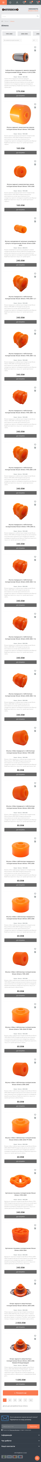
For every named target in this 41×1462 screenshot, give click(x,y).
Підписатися (33, 1426)
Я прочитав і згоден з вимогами (17, 1430)
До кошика (20, 96)
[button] (17, 2)
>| (30, 1400)
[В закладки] (35, 47)
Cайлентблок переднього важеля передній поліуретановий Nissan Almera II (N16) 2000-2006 (20, 72)
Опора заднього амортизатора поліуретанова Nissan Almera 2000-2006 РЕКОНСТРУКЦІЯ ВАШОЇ (20, 1361)
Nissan (6, 21)
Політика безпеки (15, 1430)
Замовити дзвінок (33, 10)
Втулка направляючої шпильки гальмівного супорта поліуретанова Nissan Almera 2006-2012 (20, 243)
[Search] (38, 16)
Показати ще (21, 1393)
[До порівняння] (35, 50)
